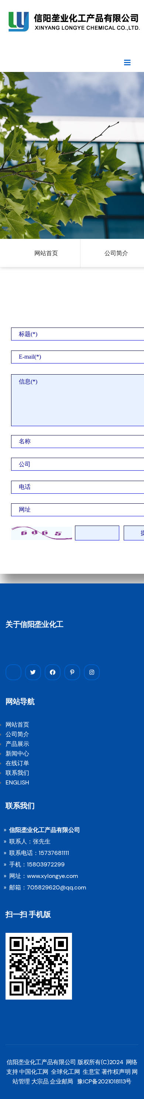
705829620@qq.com (56, 887)
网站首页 (46, 253)
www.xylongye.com (52, 876)
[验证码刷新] (41, 533)
